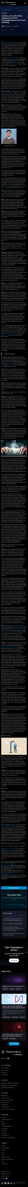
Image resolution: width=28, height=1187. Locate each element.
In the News (4, 1072)
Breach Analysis (12, 1038)
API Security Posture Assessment (13, 863)
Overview (3, 1117)
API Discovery (4, 1095)
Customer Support (5, 1157)
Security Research (6, 1017)
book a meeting (19, 874)
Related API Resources (6, 1119)
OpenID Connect (12, 773)
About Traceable (5, 1148)
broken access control (17, 628)
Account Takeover (5, 1102)
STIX (20, 223)
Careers (3, 1150)
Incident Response (5, 1107)
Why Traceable (4, 1067)
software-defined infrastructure (8, 647)
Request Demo (4, 1074)
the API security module (7, 631)
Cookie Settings (5, 1180)
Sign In (3, 1145)
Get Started (14, 960)
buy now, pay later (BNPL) (7, 92)
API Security (4, 13)
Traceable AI (15, 79)
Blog (9, 9)
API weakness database (17, 625)
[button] (25, 3)
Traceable (4, 9)
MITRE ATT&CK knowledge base (11, 42)
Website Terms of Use (6, 1173)
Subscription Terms (5, 1171)
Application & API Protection (7, 1087)
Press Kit (3, 1154)
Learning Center (5, 1135)
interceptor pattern (8, 363)
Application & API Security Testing (9, 1085)
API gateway (9, 333)
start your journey (6, 865)
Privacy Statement (5, 1176)
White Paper (4, 1130)
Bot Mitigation (4, 1104)
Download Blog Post (14, 888)
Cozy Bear (6, 185)
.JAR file (16, 333)
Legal (2, 1161)
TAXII (23, 226)
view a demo (10, 874)
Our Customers (4, 1070)
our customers (12, 635)
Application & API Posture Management (10, 1083)
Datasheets (4, 1133)
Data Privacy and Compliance (8, 1109)
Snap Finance (13, 64)
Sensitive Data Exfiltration (7, 1100)
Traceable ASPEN (15, 1017)
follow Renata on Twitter (11, 848)
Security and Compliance (7, 1159)
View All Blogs (14, 1043)
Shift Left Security (5, 1097)
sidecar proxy (4, 335)
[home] (8, 3)
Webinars (3, 1124)
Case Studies (4, 1128)
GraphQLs (13, 366)
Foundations (18, 988)
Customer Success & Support (8, 1137)
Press (2, 1152)
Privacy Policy (4, 1163)
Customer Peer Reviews (6, 1126)
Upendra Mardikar (16, 62)
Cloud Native (12, 988)
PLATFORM (4, 1080)
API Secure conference (13, 57)
